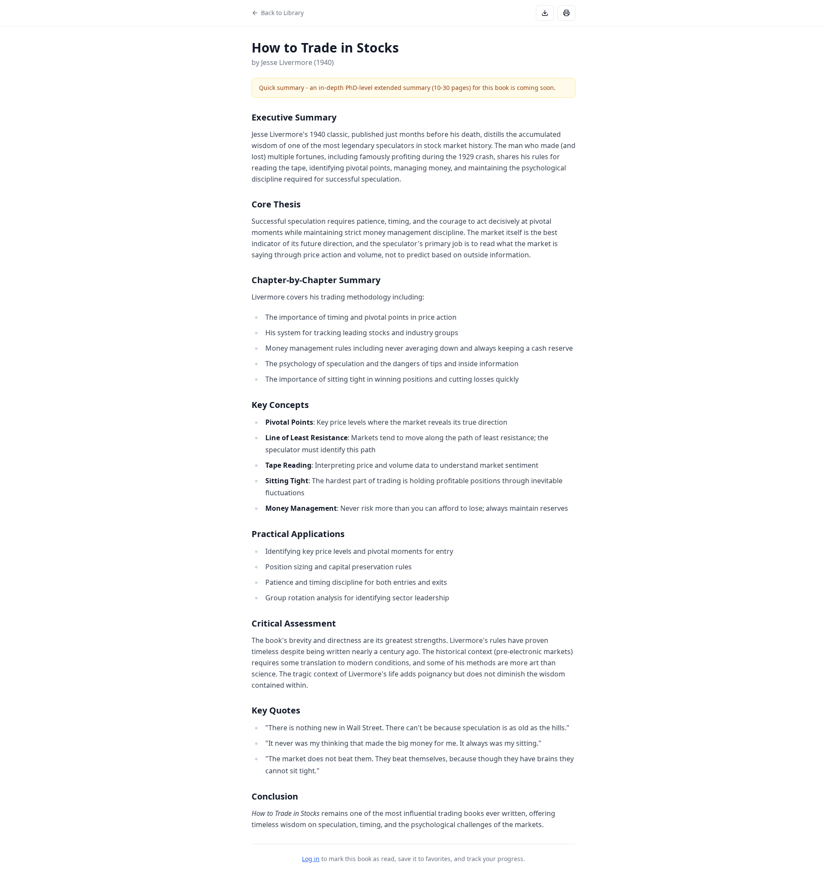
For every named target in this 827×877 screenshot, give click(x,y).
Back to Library (282, 13)
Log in (311, 859)
